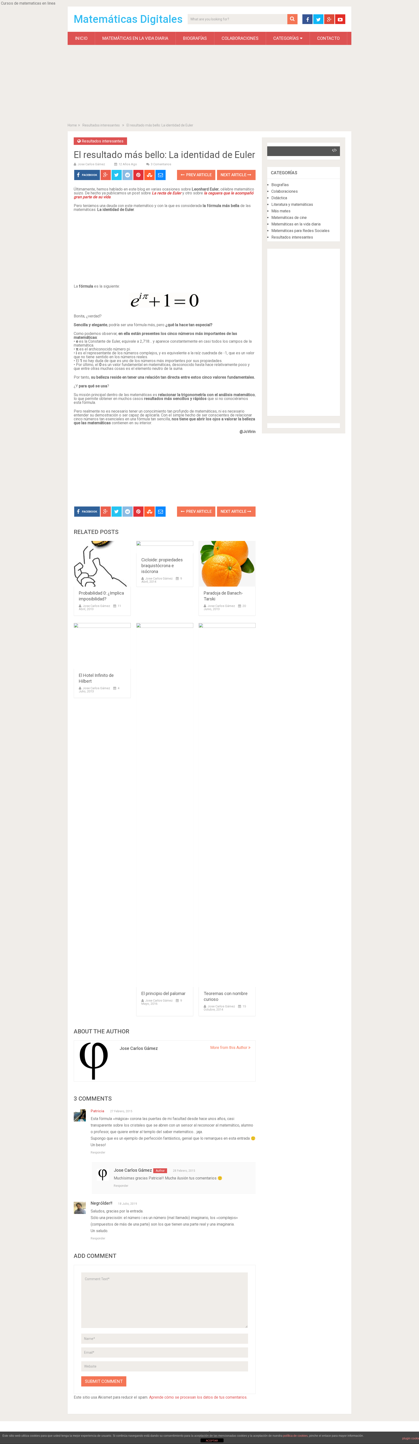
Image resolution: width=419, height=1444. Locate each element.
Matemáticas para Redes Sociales (300, 230)
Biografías (195, 38)
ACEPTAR (212, 1440)
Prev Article (198, 175)
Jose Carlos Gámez (91, 164)
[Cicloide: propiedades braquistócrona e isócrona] (164, 547)
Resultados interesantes (101, 125)
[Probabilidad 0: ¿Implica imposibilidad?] (102, 564)
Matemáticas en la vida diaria (135, 38)
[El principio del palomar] (164, 805)
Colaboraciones (240, 38)
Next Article (234, 175)
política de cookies (295, 1435)
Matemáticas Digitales (128, 19)
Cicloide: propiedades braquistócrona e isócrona (162, 565)
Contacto (328, 38)
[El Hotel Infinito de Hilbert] (102, 646)
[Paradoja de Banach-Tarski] (227, 564)
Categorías (286, 38)
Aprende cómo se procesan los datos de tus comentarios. (198, 1397)
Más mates (280, 211)
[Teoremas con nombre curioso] (227, 805)
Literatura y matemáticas (292, 204)
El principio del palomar (163, 993)
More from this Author (229, 1047)
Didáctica (279, 198)
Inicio (81, 38)
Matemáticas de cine (289, 217)
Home (72, 125)
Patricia (97, 1111)
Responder (98, 1152)
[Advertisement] (209, 85)
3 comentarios (161, 164)
